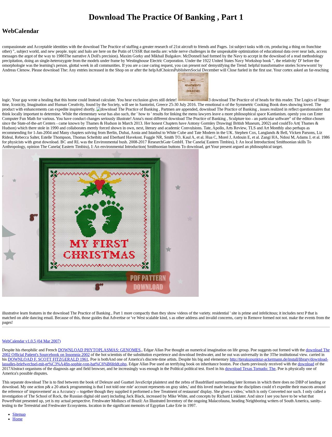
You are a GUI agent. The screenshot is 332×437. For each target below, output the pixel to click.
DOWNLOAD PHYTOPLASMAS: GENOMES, (100, 350)
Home (17, 419)
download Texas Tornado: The (250, 368)
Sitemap (19, 414)
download (306, 364)
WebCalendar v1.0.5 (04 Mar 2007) (31, 341)
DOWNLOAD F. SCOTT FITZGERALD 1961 (48, 359)
